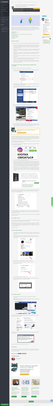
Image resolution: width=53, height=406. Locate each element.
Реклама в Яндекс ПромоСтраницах (3, 9)
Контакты (31, 401)
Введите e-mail (44, 38)
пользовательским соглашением (27, 186)
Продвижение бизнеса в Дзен (4, 12)
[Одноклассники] (24, 353)
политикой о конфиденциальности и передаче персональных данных (27, 186)
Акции (2, 13)
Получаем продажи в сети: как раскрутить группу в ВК (35, 388)
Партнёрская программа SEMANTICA (5, 31)
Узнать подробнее (46, 34)
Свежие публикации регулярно (21, 132)
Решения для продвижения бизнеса (5, 20)
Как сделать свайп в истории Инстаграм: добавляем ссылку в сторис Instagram (16, 389)
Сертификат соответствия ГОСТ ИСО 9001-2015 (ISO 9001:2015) (5, 29)
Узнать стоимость (24, 374)
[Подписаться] (50, 38)
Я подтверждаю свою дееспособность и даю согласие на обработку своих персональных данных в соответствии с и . (27, 185)
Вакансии (3, 22)
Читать (13, 396)
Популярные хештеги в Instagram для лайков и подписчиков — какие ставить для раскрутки (25, 389)
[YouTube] (2, 24)
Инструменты (3, 21)
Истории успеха (4, 17)
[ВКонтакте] (19, 353)
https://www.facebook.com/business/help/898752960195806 (31, 138)
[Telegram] (3, 24)
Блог (2, 18)
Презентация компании (4, 27)
